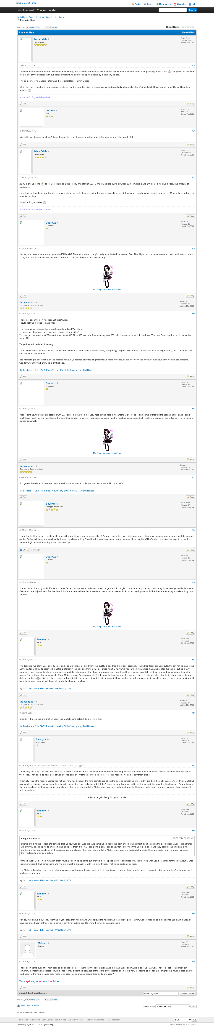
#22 (193, 477)
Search (149, 4)
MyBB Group (48, 1025)
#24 (193, 582)
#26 (193, 713)
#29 (193, 914)
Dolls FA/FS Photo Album (46, 370)
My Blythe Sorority (68, 370)
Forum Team (23, 1020)
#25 (193, 660)
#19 (193, 248)
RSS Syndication (113, 1020)
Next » (54, 27)
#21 (193, 409)
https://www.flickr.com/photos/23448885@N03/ (50, 688)
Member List (165, 4)
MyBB (29, 1025)
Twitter (56, 981)
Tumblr (22, 981)
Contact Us (35, 1020)
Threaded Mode (188, 32)
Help (194, 4)
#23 (193, 530)
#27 (193, 766)
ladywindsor (27, 302)
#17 (193, 131)
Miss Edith (40, 39)
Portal (138, 4)
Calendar (181, 4)
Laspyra (41, 739)
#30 (193, 962)
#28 (193, 831)
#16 (193, 65)
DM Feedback (25, 370)
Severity (50, 503)
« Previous (31, 27)
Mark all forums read (95, 1020)
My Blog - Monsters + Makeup (107, 289)
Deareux (51, 222)
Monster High (56, 17)
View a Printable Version (30, 1006)
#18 (193, 178)
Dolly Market (47, 1020)
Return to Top (60, 1020)
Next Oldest (26, 993)
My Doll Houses (87, 370)
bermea (50, 110)
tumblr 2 (45, 981)
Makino (42, 943)
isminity (42, 639)
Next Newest (39, 993)
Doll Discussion (42, 17)
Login (43, 10)
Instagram (33, 981)
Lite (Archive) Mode (76, 1020)
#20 (193, 314)
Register (52, 10)
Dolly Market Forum (25, 17)
